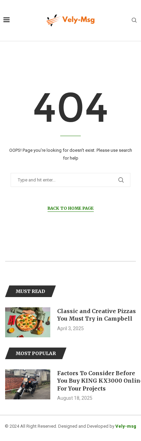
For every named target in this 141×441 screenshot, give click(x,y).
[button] (11, 322)
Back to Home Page (71, 208)
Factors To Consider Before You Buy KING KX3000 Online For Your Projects (49, 381)
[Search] (134, 20)
